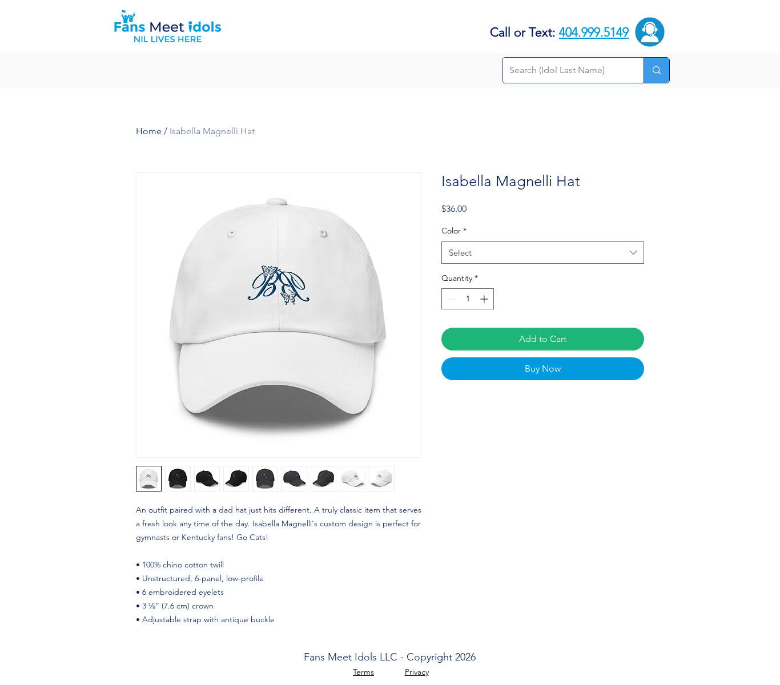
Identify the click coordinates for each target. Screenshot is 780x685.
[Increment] (485, 299)
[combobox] (542, 252)
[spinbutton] (467, 299)
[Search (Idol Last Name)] (656, 70)
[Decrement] (450, 299)
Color (454, 230)
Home (149, 131)
